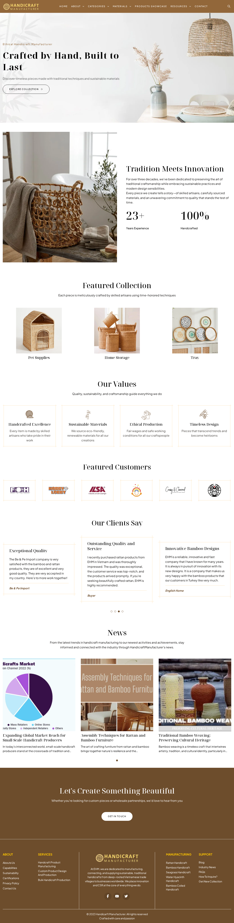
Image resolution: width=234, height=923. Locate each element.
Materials (120, 6)
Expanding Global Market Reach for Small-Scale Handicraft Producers (34, 738)
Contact (201, 6)
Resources (179, 6)
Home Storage (117, 357)
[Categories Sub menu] (108, 6)
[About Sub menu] (83, 6)
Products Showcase (151, 6)
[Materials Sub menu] (130, 6)
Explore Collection (24, 89)
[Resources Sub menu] (190, 6)
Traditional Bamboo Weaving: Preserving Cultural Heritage (185, 738)
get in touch (117, 816)
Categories (96, 6)
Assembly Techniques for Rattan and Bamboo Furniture (113, 738)
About (76, 6)
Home (63, 6)
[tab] (111, 611)
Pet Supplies (39, 357)
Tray (195, 357)
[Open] (229, 6)
